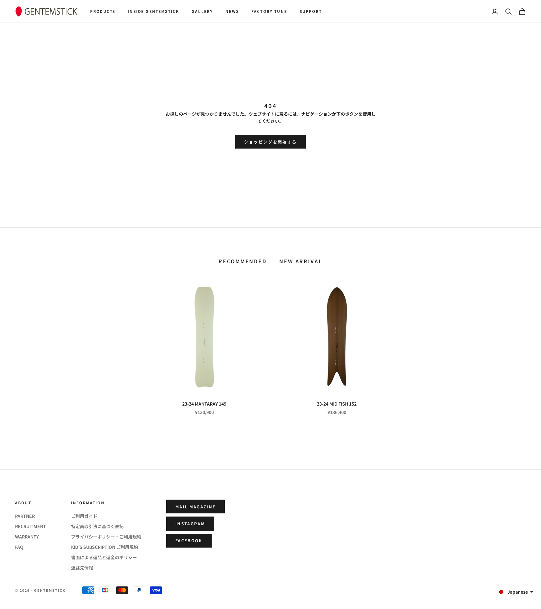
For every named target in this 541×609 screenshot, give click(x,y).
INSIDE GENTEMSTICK (153, 11)
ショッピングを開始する (270, 142)
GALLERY (202, 11)
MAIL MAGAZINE (195, 507)
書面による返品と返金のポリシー (104, 557)
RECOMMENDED (243, 261)
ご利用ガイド (84, 516)
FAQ (19, 547)
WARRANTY (27, 536)
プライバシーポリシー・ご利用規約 (106, 536)
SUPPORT (311, 11)
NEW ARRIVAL (300, 261)
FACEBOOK (189, 540)
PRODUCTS (102, 11)
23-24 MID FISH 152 (337, 404)
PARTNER (25, 516)
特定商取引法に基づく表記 (97, 526)
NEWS (232, 11)
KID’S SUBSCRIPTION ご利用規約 (104, 547)
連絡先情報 (82, 567)
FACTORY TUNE (269, 11)
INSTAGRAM (190, 524)
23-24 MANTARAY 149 (204, 404)
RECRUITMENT (30, 526)
